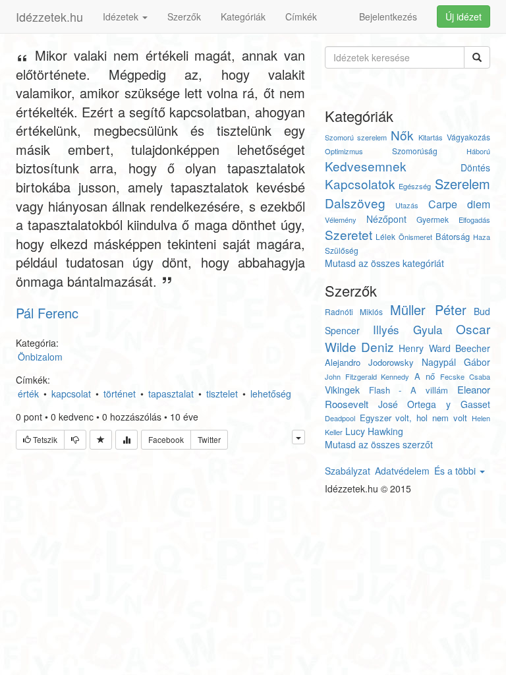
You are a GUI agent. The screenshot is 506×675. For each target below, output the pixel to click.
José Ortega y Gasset (434, 404)
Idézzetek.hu (49, 16)
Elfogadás (474, 219)
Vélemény (340, 219)
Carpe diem (459, 204)
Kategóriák (243, 16)
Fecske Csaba (465, 376)
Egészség (415, 186)
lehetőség (270, 393)
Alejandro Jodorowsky (369, 362)
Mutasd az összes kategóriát (384, 263)
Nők (402, 135)
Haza (481, 236)
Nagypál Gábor (456, 361)
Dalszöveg (355, 203)
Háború (478, 151)
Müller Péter (428, 309)
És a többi (456, 470)
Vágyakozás (468, 136)
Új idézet (463, 16)
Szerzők (184, 16)
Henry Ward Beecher (444, 348)
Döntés (475, 167)
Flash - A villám (408, 390)
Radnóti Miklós (354, 311)
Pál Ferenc (47, 312)
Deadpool (340, 418)
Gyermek (432, 219)
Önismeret (415, 236)
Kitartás (430, 137)
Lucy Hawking (374, 431)
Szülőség (341, 250)
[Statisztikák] (126, 440)
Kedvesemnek (366, 166)
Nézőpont (386, 218)
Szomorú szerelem (356, 137)
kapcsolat (71, 393)
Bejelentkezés (388, 16)
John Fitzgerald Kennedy (367, 376)
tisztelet (222, 393)
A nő (424, 376)
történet (119, 393)
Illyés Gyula (407, 329)
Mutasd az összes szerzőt (379, 444)
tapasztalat (171, 393)
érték (28, 393)
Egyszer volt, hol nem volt (413, 417)
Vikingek (342, 389)
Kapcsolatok (360, 183)
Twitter (209, 439)
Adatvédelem (402, 470)
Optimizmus (344, 151)
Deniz (377, 346)
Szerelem (462, 183)
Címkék (301, 16)
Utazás (406, 205)
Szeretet (348, 234)
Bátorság (453, 236)
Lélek (385, 236)
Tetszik (44, 439)
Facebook (166, 439)
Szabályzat (347, 470)
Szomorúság (414, 150)
